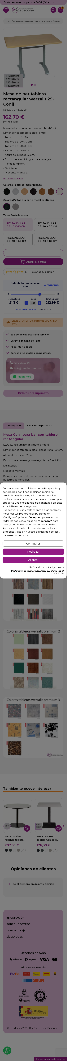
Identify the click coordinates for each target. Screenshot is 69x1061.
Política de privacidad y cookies (46, 567)
